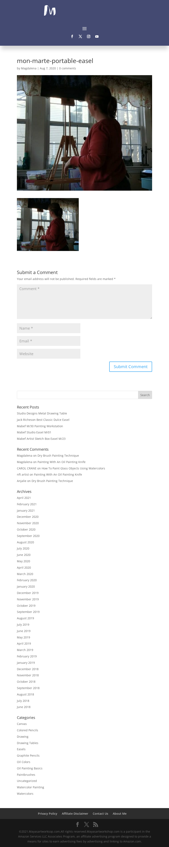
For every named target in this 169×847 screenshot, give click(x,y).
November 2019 (28, 599)
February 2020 (27, 580)
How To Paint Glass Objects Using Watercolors (73, 468)
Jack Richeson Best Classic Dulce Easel (43, 420)
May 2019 (23, 637)
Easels (21, 749)
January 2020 (26, 586)
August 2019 (25, 618)
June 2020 (24, 555)
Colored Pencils (27, 730)
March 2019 (25, 650)
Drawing (22, 736)
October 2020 (26, 529)
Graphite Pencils (28, 755)
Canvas (22, 724)
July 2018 (23, 701)
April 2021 (24, 498)
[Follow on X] (80, 36)
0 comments (67, 68)
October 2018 (26, 682)
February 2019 (27, 656)
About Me (120, 814)
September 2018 (28, 688)
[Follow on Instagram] (88, 36)
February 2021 (27, 504)
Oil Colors (23, 762)
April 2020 (24, 567)
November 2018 (28, 675)
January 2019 (26, 663)
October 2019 (26, 606)
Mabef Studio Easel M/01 (34, 432)
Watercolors (25, 794)
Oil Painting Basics (29, 768)
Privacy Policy (47, 814)
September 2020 (28, 536)
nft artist (23, 474)
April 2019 (24, 643)
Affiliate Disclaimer (75, 814)
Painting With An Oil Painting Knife (62, 462)
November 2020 (28, 523)
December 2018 (28, 669)
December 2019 (28, 593)
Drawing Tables (27, 743)
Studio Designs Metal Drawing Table (42, 413)
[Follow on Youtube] (97, 36)
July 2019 (23, 624)
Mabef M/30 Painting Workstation (40, 426)
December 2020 (28, 517)
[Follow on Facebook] (72, 36)
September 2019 (28, 612)
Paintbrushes (26, 775)
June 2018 (24, 707)
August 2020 (25, 542)
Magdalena (28, 68)
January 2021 (26, 510)
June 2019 (24, 631)
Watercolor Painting (30, 787)
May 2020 (23, 561)
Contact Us (100, 814)
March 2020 (25, 574)
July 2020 (23, 548)
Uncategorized (27, 781)
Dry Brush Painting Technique (58, 455)
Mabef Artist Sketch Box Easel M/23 (41, 439)
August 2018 (25, 694)
